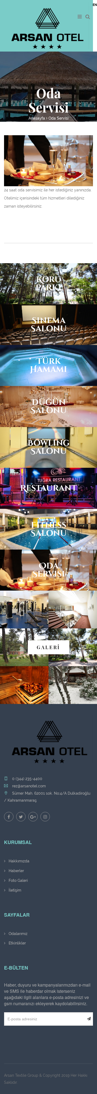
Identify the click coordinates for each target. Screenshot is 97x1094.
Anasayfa (37, 118)
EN (95, 5)
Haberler (16, 871)
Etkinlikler (17, 943)
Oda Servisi (58, 118)
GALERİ (48, 647)
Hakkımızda (18, 861)
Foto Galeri (18, 880)
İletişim (14, 890)
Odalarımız (17, 934)
